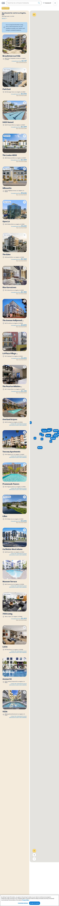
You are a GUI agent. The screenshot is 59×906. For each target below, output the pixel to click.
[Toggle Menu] (55, 3)
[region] (29, 900)
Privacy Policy (25, 900)
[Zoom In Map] (34, 855)
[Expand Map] (34, 14)
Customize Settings (23, 903)
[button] (30, 422)
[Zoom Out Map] (34, 859)
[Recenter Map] (34, 850)
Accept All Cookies (34, 903)
